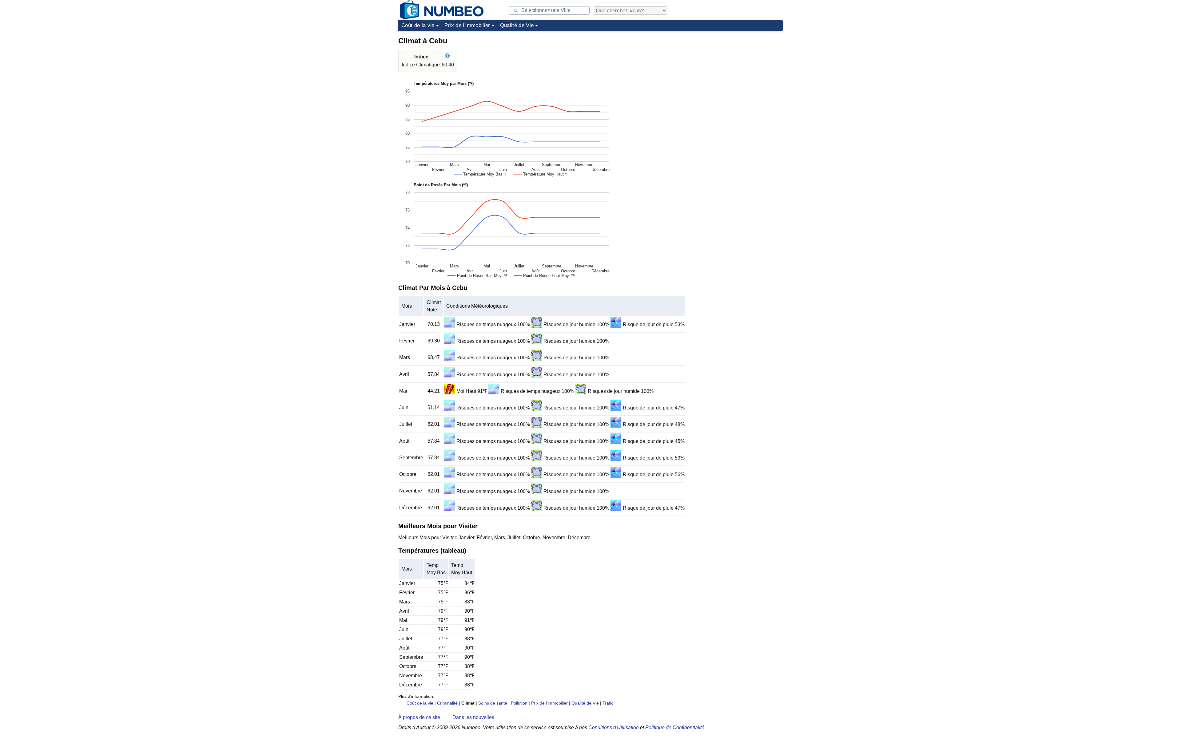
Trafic (607, 703)
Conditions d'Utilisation (613, 727)
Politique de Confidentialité (674, 727)
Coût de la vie (418, 25)
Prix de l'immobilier (467, 25)
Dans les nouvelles (473, 717)
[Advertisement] (736, 72)
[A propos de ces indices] (448, 56)
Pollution (519, 703)
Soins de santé (492, 703)
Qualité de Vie (517, 25)
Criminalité (447, 703)
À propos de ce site (419, 717)
